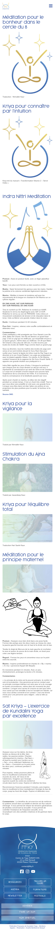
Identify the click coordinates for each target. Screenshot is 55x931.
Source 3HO (8, 394)
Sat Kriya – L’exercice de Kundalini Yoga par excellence (26, 711)
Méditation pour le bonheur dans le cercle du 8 (23, 22)
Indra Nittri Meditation (27, 197)
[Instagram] (27, 871)
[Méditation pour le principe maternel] (27, 578)
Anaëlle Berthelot (32, 928)
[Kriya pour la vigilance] (27, 427)
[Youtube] (33, 871)
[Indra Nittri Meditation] (27, 238)
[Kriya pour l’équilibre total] (27, 528)
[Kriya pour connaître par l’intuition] (27, 147)
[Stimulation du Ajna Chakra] (27, 478)
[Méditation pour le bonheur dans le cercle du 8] (27, 62)
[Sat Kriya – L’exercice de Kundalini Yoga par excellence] (27, 735)
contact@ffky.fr (27, 866)
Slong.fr (42, 928)
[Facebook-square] (22, 871)
